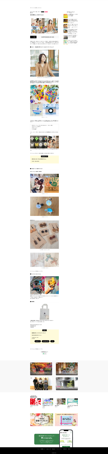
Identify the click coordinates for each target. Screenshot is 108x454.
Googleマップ (38, 341)
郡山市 (32, 12)
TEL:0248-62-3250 (45, 341)
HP (52, 341)
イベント (43, 11)
